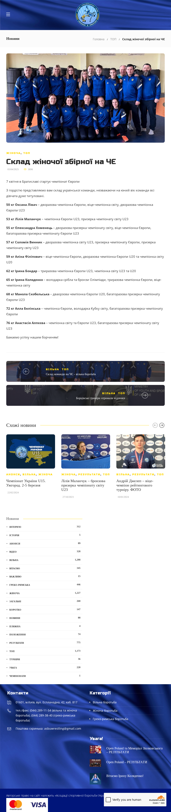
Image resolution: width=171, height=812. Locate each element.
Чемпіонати (44, 675)
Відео (44, 551)
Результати (89, 474)
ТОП (113, 39)
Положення (44, 634)
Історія (44, 535)
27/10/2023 (68, 497)
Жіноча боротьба (105, 711)
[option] (30, 466)
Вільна (52, 369)
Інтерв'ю (44, 526)
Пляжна (44, 626)
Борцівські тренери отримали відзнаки (100, 398)
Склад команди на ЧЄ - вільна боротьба (71, 374)
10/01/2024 (123, 497)
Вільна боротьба (105, 702)
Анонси (13, 474)
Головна (98, 39)
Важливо (44, 576)
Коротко (44, 609)
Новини (44, 617)
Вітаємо (44, 568)
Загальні (44, 601)
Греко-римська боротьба (110, 719)
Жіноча (13, 153)
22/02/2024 (13, 492)
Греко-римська (44, 584)
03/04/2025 (13, 169)
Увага (44, 667)
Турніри (44, 659)
